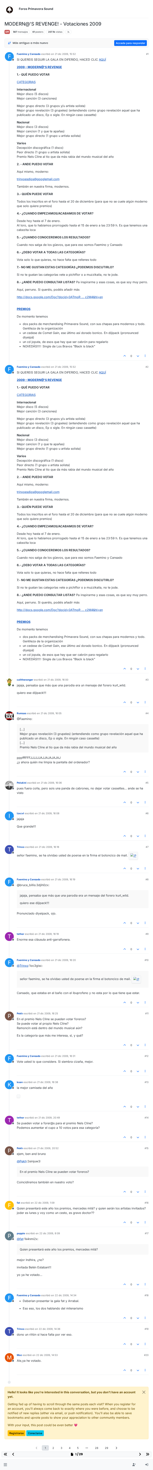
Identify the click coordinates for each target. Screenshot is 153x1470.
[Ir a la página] (86, 1448)
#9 (147, 933)
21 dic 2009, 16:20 (65, 960)
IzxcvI (20, 813)
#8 (147, 879)
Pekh (20, 1013)
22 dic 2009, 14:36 (49, 1328)
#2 (147, 366)
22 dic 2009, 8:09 (49, 1233)
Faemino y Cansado (28, 53)
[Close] (143, 1392)
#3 (147, 679)
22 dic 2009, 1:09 (44, 1202)
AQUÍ (102, 59)
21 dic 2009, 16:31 (65, 1055)
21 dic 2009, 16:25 (47, 1013)
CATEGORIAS (26, 82)
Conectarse (35, 1433)
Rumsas (21, 713)
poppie (21, 1233)
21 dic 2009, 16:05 (51, 713)
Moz (19, 1355)
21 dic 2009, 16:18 (49, 846)
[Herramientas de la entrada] (145, 356)
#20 (146, 1355)
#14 (147, 1117)
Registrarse (16, 1433)
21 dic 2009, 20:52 (48, 1148)
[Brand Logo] (11, 8)
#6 (147, 813)
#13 (147, 1082)
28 (96, 1447)
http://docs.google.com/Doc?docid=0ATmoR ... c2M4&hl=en (60, 297)
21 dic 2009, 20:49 (49, 1117)
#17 (147, 1233)
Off (7, 31)
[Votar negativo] (138, 356)
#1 (147, 53)
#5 (147, 782)
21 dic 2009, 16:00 (57, 679)
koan (20, 1082)
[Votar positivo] (124, 356)
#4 (147, 713)
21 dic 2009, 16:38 (47, 1082)
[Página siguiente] (116, 1448)
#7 (147, 846)
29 (106, 1447)
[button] (5, 1465)
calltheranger (25, 679)
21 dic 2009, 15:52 (65, 53)
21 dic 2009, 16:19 (65, 879)
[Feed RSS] (68, 32)
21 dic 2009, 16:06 (51, 782)
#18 (147, 1295)
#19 (147, 1328)
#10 (147, 960)
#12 (147, 1055)
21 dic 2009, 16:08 (48, 813)
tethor (20, 933)
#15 (147, 1148)
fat (18, 1202)
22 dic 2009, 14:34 (65, 1295)
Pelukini (21, 782)
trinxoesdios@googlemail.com (38, 179)
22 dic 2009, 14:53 (47, 1355)
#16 (147, 1202)
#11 (147, 1013)
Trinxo (20, 846)
